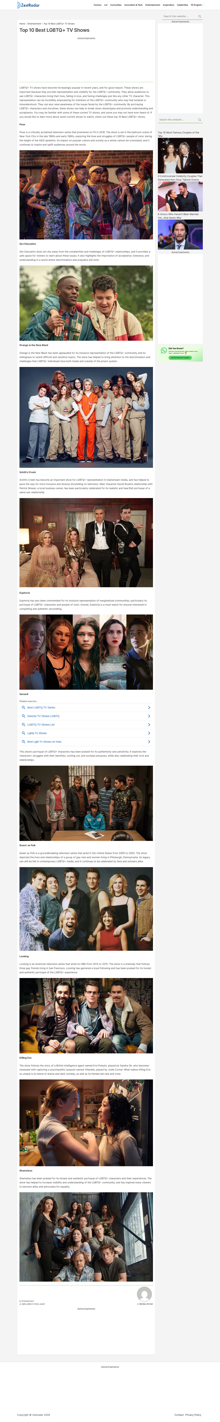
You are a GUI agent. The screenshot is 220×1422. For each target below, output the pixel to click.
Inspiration (168, 5)
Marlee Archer (146, 1304)
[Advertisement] (86, 61)
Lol (105, 5)
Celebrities (182, 5)
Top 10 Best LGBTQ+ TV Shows (59, 23)
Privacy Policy (193, 1414)
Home (22, 23)
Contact (179, 1414)
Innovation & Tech (133, 5)
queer (42, 1304)
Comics (97, 5)
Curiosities (116, 5)
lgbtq (24, 1304)
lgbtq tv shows (33, 1304)
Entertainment (152, 5)
